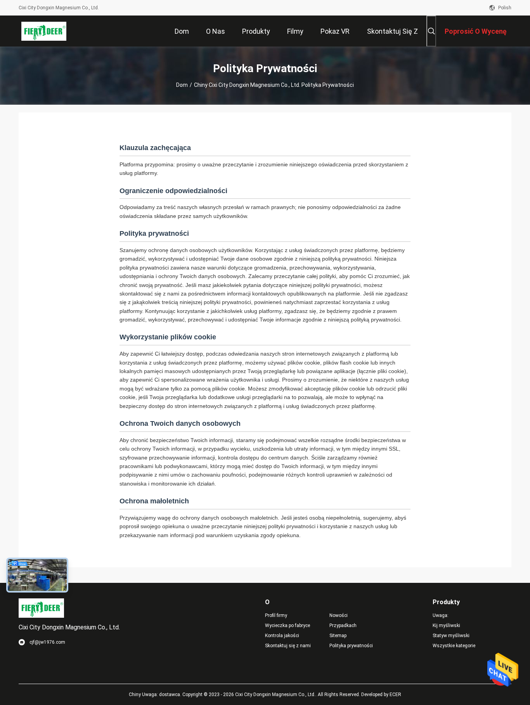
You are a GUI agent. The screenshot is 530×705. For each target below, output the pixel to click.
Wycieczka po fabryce (287, 625)
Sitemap (337, 635)
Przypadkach (343, 625)
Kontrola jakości (282, 635)
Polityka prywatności (351, 645)
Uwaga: (441, 615)
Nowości (338, 615)
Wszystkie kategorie (454, 645)
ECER (395, 694)
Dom (182, 85)
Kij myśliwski (446, 625)
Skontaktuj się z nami (288, 645)
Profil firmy (276, 615)
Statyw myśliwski (451, 635)
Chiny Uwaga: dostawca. (155, 694)
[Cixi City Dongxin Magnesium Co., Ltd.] (44, 31)
